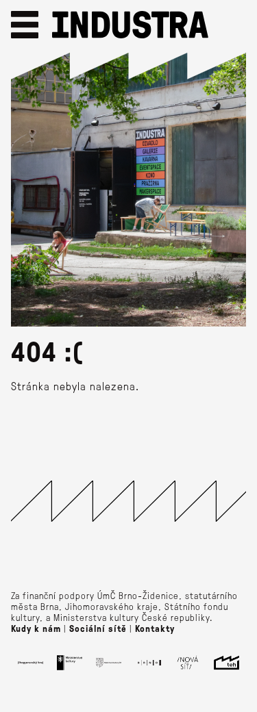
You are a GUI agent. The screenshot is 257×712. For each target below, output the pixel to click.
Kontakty (155, 628)
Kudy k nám (36, 628)
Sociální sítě (98, 628)
